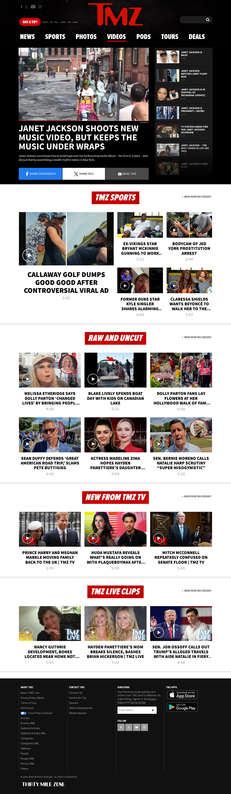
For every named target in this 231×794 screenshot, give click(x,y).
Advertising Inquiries (81, 708)
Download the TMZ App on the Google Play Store (182, 707)
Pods (143, 37)
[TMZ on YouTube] (136, 727)
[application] (84, 84)
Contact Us (75, 692)
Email (129, 173)
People (25, 753)
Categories (27, 738)
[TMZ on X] (27, 6)
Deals (197, 37)
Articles (25, 718)
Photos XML (28, 763)
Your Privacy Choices (40, 713)
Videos (116, 37)
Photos (86, 37)
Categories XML (30, 743)
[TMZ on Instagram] (40, 6)
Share (43, 173)
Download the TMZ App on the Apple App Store (182, 694)
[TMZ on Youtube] (33, 6)
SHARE (86, 173)
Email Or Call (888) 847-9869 (60, 22)
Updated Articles (30, 728)
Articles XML (28, 723)
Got (30, 22)
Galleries (25, 748)
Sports (55, 37)
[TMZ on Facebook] (22, 6)
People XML (27, 758)
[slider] (84, 120)
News (27, 37)
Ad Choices (27, 708)
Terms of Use (28, 703)
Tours (169, 37)
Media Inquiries (77, 713)
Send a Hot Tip (77, 697)
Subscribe (153, 710)
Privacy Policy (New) (32, 697)
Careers (73, 703)
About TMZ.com (30, 692)
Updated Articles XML (33, 733)
